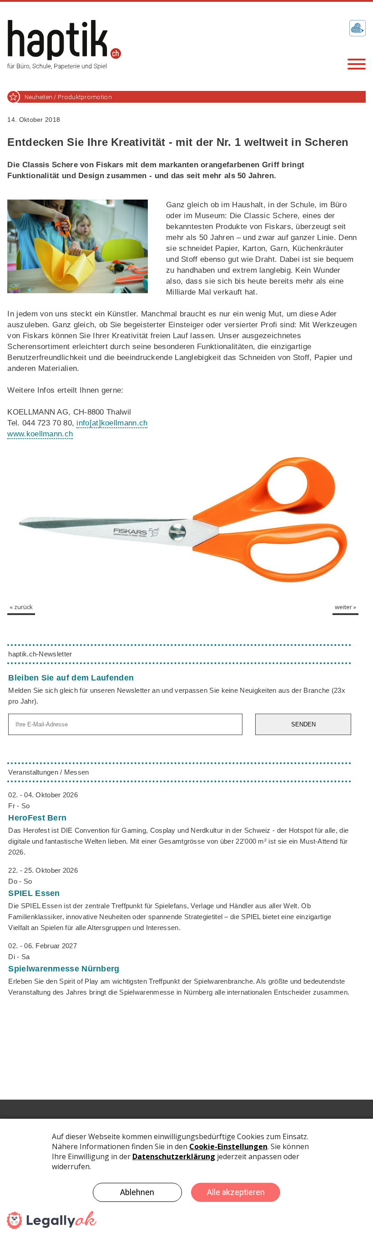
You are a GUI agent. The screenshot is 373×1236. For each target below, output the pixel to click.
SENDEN (303, 724)
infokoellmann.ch (111, 423)
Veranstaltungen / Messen (48, 772)
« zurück (21, 607)
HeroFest (37, 817)
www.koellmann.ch (40, 434)
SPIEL (34, 893)
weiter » (345, 607)
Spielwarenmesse (63, 968)
